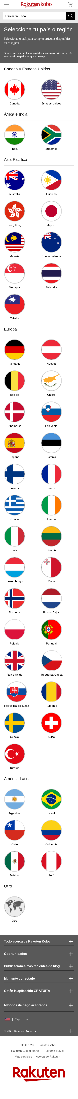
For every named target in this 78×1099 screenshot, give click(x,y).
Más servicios (23, 1056)
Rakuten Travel (54, 1050)
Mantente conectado (19, 978)
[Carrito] (70, 4)
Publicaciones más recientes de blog (32, 966)
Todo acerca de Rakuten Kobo (27, 941)
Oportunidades (15, 953)
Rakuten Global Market (25, 1050)
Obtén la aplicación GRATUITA (27, 991)
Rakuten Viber (47, 1045)
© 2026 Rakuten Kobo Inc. (20, 1031)
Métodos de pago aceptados (25, 1005)
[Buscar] (70, 16)
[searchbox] (39, 16)
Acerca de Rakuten (48, 1056)
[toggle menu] (6, 4)
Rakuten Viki (26, 1045)
